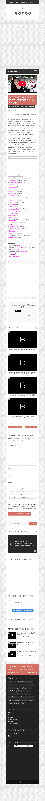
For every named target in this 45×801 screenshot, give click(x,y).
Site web (10, 482)
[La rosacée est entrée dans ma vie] (12, 654)
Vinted (18, 245)
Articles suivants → (31, 427)
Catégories (11, 746)
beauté (11, 682)
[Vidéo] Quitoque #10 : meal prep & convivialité (22, 417)
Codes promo (26, 667)
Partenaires (13, 672)
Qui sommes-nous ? (29, 672)
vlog (22, 703)
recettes (22, 694)
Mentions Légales (26, 670)
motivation (11, 691)
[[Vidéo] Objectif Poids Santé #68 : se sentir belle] (22, 339)
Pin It (28, 315)
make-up (15, 688)
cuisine (22, 685)
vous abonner (23, 508)
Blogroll (14, 667)
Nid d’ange (12, 200)
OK (33, 524)
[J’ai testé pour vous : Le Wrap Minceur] (12, 635)
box (17, 685)
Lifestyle (27, 106)
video (34, 298)
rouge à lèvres (13, 697)
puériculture (27, 298)
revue (28, 694)
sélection (31, 697)
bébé (14, 298)
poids (28, 691)
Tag (10, 700)
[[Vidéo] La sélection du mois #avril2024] (22, 385)
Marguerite (12, 215)
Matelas (11, 178)
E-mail (10, 475)
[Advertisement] (22, 43)
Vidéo (32, 106)
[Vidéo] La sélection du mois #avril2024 (22, 395)
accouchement (16, 249)
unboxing (31, 700)
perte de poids (20, 691)
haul (10, 688)
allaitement (20, 247)
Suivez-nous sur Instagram (24, 610)
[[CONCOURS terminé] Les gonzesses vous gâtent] (12, 644)
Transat (11, 202)
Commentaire (12, 445)
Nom (9, 468)
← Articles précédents (15, 427)
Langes (11, 233)
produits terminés (13, 694)
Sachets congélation (15, 211)
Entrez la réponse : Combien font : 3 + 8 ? (19, 497)
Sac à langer (12, 193)
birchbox (29, 682)
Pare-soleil (12, 195)
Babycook (12, 224)
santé (20, 697)
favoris (13, 254)
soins (25, 697)
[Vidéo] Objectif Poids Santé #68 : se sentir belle (22, 350)
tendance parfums (18, 700)
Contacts (11, 670)
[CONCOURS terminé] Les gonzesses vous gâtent (25, 643)
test (26, 700)
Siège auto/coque (14, 189)
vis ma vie (16, 703)
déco (27, 685)
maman (19, 298)
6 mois (9, 297)
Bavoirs (11, 217)
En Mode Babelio (15, 734)
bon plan (11, 685)
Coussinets (12, 220)
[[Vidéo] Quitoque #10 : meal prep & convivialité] (22, 406)
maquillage (23, 688)
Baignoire (11, 231)
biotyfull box (21, 682)
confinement (23, 251)
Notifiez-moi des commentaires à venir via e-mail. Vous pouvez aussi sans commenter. (22, 507)
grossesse (16, 256)
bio (15, 682)
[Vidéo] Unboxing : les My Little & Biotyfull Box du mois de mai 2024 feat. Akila (22, 373)
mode (30, 688)
